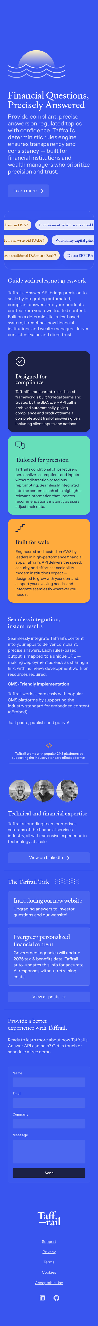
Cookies (49, 1272)
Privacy (49, 1251)
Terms (49, 1262)
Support (49, 1241)
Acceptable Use (49, 1282)
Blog (59, 24)
